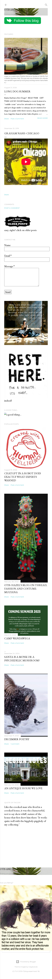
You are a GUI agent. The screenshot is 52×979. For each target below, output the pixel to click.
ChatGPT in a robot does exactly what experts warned (22, 477)
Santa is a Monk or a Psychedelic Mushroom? (22, 658)
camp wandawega (17, 638)
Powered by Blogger (28, 962)
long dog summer (17, 91)
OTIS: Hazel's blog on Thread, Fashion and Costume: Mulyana (25, 588)
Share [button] (6, 119)
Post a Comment (17, 119)
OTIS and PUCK (13, 9)
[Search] (46, 4)
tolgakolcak (33, 967)
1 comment (15, 744)
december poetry (16, 739)
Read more (42, 118)
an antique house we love (23, 788)
